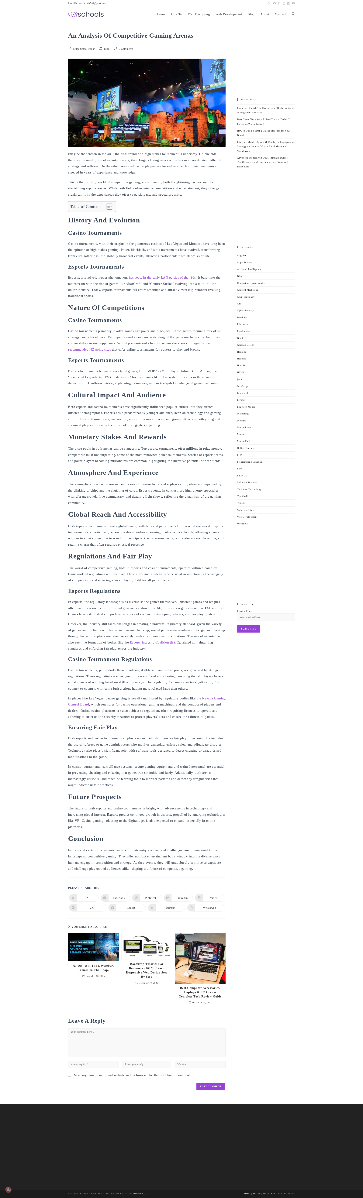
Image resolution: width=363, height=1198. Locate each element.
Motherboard (244, 427)
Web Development (247, 516)
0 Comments (126, 48)
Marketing (243, 413)
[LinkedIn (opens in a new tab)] (288, 3)
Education (243, 324)
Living (241, 399)
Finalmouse (243, 331)
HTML (240, 372)
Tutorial (241, 503)
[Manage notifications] (8, 1190)
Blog (106, 48)
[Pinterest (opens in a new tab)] (279, 3)
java (239, 379)
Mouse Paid (243, 441)
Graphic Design (245, 344)
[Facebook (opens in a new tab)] (274, 3)
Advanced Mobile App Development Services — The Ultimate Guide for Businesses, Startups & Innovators (264, 162)
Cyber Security (245, 310)
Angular (241, 255)
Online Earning (245, 448)
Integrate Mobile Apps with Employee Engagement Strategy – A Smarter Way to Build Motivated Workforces (265, 146)
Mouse (241, 434)
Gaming (241, 338)
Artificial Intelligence (249, 269)
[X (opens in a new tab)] (269, 3)
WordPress (243, 523)
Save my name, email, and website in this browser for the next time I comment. (132, 1075)
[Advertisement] (266, 62)
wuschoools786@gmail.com (92, 3)
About (257, 1194)
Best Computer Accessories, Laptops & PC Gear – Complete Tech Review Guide (200, 992)
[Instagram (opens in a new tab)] (284, 3)
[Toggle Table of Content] (107, 206)
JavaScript (243, 386)
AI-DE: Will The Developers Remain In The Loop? (93, 967)
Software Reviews (247, 482)
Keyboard (242, 393)
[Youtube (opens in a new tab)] (293, 3)
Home (247, 1194)
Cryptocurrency (245, 296)
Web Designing (245, 510)
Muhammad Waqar (84, 48)
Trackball (242, 496)
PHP (239, 455)
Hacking (242, 351)
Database (242, 317)
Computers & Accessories (251, 283)
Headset (241, 358)
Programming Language (250, 461)
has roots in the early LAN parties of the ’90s (162, 277)
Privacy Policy (272, 1194)
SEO (239, 468)
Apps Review (244, 262)
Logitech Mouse (246, 406)
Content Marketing (247, 289)
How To (241, 365)
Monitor (241, 420)
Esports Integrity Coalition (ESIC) (155, 642)
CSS (239, 303)
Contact (289, 1194)
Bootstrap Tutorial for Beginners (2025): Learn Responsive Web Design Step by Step (147, 970)
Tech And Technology (249, 489)
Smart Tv (242, 475)
